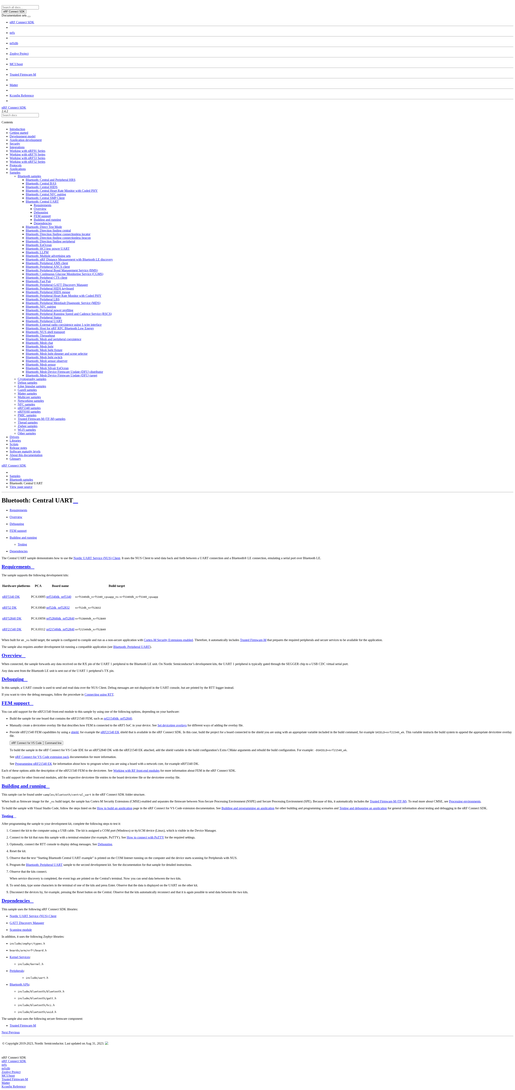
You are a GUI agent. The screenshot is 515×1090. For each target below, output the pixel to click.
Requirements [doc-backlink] (16, 566)
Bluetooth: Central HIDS (42, 187)
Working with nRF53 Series (27, 158)
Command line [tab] (53, 743)
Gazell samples (27, 390)
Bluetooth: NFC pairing (41, 306)
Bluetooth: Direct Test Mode (44, 227)
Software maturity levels (25, 451)
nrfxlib (14, 43)
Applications (18, 169)
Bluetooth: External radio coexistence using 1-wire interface (64, 324)
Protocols (16, 165)
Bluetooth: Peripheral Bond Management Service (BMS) (62, 270)
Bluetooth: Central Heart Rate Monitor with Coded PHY (62, 190)
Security (15, 143)
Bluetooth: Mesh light (39, 346)
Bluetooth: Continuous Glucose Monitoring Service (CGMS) (64, 274)
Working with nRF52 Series (27, 161)
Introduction (17, 129)
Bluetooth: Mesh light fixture (44, 350)
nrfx (12, 32)
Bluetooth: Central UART (42, 201)
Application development (26, 140)
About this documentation (26, 455)
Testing (22, 544)
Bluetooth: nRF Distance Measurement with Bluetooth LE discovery (69, 259)
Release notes (18, 448)
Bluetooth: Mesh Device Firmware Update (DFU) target (61, 375)
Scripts (14, 444)
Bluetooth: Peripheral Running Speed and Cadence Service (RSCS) (69, 314)
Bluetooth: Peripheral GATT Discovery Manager (57, 285)
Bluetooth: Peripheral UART (44, 321)
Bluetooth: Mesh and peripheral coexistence (53, 339)
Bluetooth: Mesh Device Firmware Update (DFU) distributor (64, 371)
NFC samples (26, 404)
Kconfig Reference (22, 95)
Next (5, 1032)
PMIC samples (27, 415)
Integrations (17, 147)
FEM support (42, 216)
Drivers (14, 437)
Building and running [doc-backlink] (24, 786)
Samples (15, 172)
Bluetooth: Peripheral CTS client (46, 277)
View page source (21, 487)
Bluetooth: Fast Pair (38, 281)
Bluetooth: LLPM (37, 252)
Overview (40, 208)
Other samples (27, 433)
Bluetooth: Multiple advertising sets (48, 256)
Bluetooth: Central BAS (41, 183)
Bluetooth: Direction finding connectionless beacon (58, 237)
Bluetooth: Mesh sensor (41, 364)
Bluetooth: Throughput (40, 335)
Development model (22, 136)
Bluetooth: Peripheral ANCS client (48, 266)
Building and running (47, 219)
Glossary (15, 458)
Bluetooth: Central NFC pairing (46, 194)
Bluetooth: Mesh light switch (44, 357)
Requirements (42, 205)
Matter (14, 85)
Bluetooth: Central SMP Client (45, 198)
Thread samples (28, 422)
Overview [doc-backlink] (12, 655)
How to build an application (114, 808)
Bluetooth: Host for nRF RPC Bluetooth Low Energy (60, 328)
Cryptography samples (32, 379)
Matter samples (27, 393)
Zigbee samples (27, 426)
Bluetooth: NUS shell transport (45, 332)
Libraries (15, 440)
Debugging (41, 212)
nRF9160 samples (29, 411)
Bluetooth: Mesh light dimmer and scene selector (57, 353)
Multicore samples (29, 397)
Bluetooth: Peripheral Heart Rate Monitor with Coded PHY (63, 295)
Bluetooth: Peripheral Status (43, 317)
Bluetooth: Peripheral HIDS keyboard (50, 288)
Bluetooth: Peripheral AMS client (47, 263)
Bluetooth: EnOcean (39, 245)
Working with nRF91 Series (27, 151)
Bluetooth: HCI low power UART (48, 248)
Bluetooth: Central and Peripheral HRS (50, 179)
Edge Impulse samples (32, 386)
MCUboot (16, 64)
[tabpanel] (261, 753)
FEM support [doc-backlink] (16, 703)
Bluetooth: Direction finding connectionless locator (58, 234)
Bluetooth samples (29, 176)
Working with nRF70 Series (27, 154)
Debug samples (27, 382)
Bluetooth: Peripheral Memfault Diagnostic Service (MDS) (63, 303)
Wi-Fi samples (27, 429)
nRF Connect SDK (22, 22)
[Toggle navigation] (29, 16)
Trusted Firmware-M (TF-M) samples (41, 419)
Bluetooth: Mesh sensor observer (46, 361)
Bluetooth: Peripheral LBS (43, 299)
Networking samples (31, 400)
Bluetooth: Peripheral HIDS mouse (48, 292)
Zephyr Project (19, 53)
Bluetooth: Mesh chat (39, 342)
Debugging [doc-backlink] (13, 679)
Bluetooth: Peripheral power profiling (49, 310)
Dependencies (43, 223)
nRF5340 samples (29, 408)
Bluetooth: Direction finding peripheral (50, 241)
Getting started (19, 132)
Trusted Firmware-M (23, 74)
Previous (14, 1032)
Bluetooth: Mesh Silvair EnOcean (47, 368)
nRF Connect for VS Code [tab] (26, 743)
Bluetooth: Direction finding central (48, 230)
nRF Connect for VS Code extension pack (42, 757)
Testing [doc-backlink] (7, 816)
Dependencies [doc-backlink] (16, 900)
